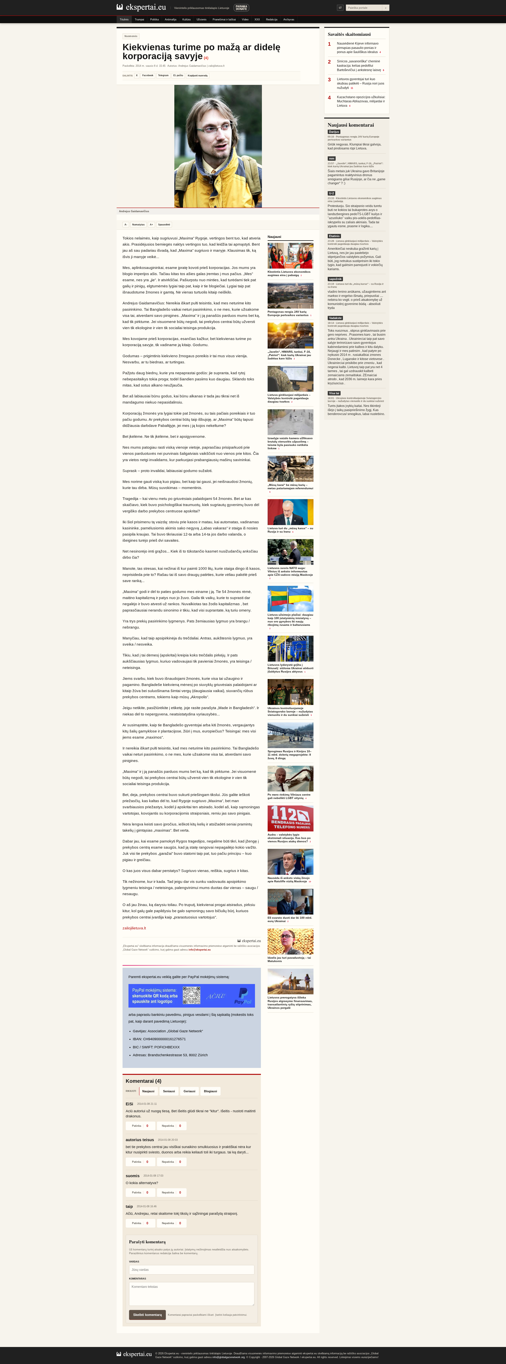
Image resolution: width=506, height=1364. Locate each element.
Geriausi (189, 1091)
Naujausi (148, 1091)
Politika (154, 19)
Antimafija (170, 19)
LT (340, 7)
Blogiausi (210, 1091)
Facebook (147, 75)
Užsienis (202, 19)
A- (126, 224)
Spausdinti (164, 224)
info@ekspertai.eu (200, 949)
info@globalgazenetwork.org (228, 1357)
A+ (151, 224)
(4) (206, 58)
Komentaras (137, 1278)
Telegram (163, 75)
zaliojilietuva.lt (134, 928)
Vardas (134, 1261)
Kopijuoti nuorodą (198, 75)
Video (245, 19)
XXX (257, 19)
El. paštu (178, 75)
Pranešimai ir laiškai (224, 19)
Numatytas (138, 224)
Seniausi (169, 1091)
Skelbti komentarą (147, 1315)
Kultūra (186, 19)
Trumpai (139, 19)
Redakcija (271, 19)
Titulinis (124, 19)
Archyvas (288, 19)
